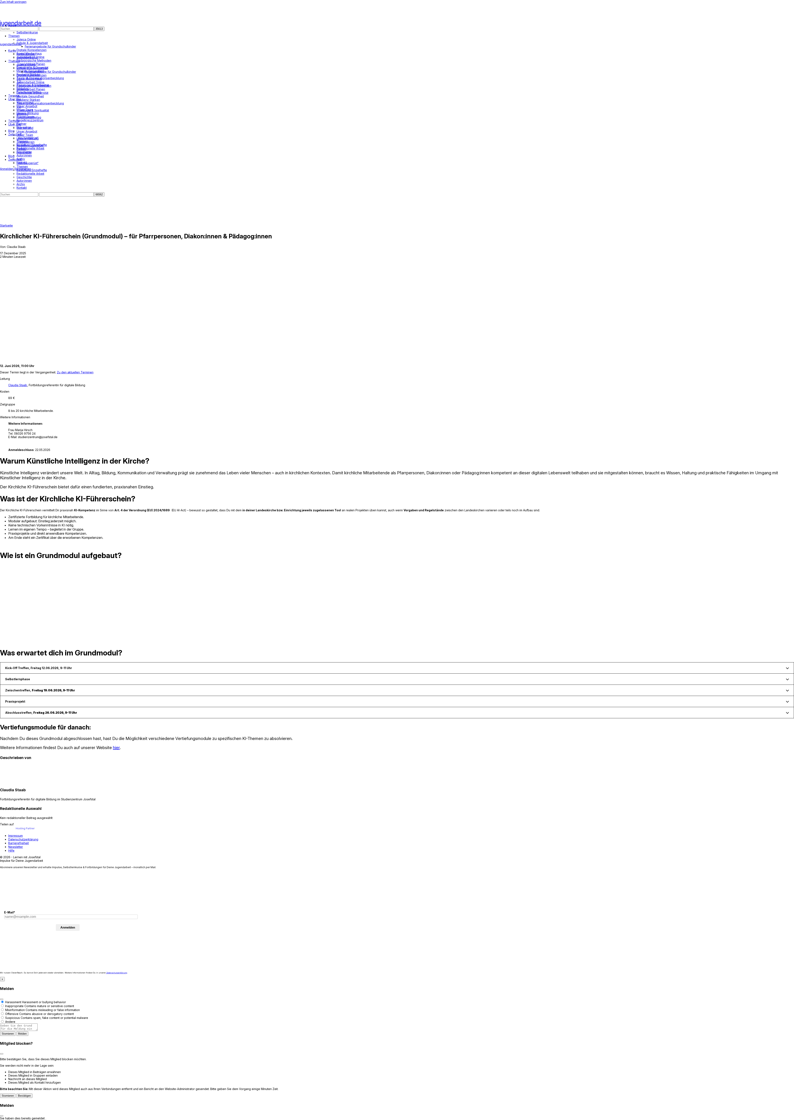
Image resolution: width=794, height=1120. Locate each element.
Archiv (21, 184)
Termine (13, 121)
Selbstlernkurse (27, 57)
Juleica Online (26, 64)
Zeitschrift (15, 159)
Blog (11, 156)
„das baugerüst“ (27, 163)
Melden (22, 1033)
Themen (14, 61)
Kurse (12, 50)
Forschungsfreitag (29, 117)
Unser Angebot (27, 131)
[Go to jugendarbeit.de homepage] (26, 17)
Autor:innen (24, 180)
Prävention (24, 152)
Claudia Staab (17, 385)
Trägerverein (26, 142)
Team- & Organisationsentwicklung (40, 103)
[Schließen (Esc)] (1, 999)
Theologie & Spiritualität (33, 110)
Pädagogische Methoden (34, 85)
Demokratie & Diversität (32, 92)
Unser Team (25, 135)
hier (116, 747)
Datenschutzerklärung (116, 973)
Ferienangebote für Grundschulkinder (50, 71)
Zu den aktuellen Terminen (75, 372)
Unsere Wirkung (28, 138)
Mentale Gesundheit (30, 96)
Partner (21, 149)
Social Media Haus (29, 78)
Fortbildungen (26, 54)
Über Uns (14, 124)
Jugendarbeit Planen (31, 89)
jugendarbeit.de (20, 23)
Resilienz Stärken (28, 100)
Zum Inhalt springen (13, 2)
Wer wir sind (25, 128)
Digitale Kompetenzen (32, 75)
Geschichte (24, 177)
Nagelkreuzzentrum (30, 145)
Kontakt (22, 187)
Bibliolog (22, 114)
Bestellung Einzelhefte (32, 170)
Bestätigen (24, 1095)
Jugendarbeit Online (30, 82)
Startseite (6, 225)
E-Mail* (9, 912)
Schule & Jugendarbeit (32, 68)
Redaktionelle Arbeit (30, 173)
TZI (19, 107)
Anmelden (7, 169)
